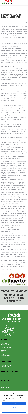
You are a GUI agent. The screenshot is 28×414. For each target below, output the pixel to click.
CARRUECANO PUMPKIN (6, 347)
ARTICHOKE (3, 342)
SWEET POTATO (4, 343)
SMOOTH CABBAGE (5, 353)
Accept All (14, 403)
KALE (2, 351)
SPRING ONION (4, 348)
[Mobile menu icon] (25, 2)
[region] (14, 402)
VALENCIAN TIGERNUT (5, 355)
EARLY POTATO (4, 357)
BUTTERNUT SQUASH (5, 344)
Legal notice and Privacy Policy (7, 373)
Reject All (14, 411)
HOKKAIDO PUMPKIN (5, 346)
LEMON (2, 354)
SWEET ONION (4, 350)
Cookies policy (4, 375)
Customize (14, 407)
